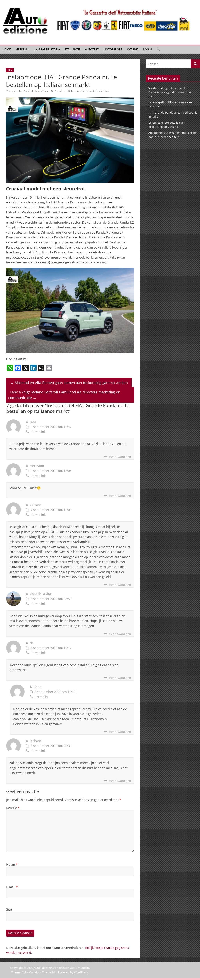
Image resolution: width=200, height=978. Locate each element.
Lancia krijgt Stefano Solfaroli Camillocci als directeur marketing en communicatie (64, 395)
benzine (75, 91)
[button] (158, 49)
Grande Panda (95, 91)
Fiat (10, 70)
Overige (132, 49)
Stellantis (72, 49)
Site (9, 909)
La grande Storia (47, 49)
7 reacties (59, 91)
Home (6, 49)
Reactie (13, 808)
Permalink (38, 432)
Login (147, 49)
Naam (12, 864)
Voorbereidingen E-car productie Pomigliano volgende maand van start (169, 92)
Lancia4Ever (42, 91)
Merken (21, 49)
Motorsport (112, 49)
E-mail (12, 887)
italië (106, 91)
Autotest (92, 49)
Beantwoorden (120, 457)
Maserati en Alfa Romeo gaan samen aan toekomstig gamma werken (69, 382)
